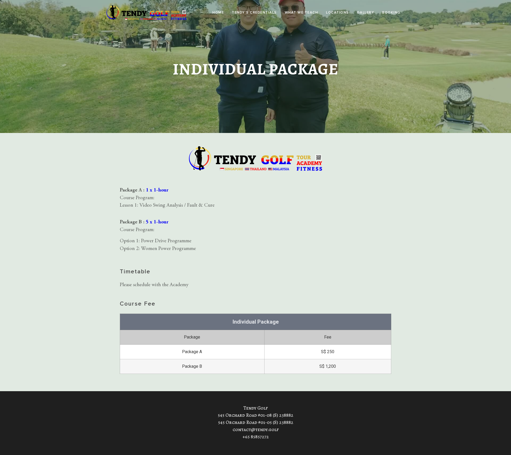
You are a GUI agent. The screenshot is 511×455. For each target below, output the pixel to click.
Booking (391, 12)
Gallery (365, 12)
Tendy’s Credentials (254, 12)
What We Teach (301, 12)
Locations (337, 12)
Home (218, 12)
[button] (254, 12)
